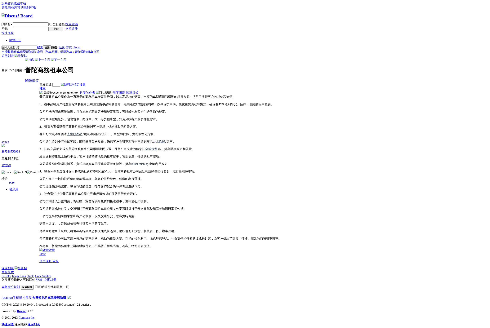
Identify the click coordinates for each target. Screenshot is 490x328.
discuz (76, 47)
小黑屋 (27, 297)
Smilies (46, 276)
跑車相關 (51, 51)
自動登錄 (58, 24)
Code (38, 276)
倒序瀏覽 (119, 92)
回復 (42, 254)
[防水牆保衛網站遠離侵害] (69, 297)
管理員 (6, 165)
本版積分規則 (11, 287)
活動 (62, 47)
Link (23, 276)
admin (5, 142)
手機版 (17, 297)
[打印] (29, 59)
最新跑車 (66, 51)
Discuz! (21, 311)
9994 (17, 151)
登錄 (39, 279)
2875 (11, 151)
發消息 (13, 189)
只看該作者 (87, 92)
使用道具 (45, 261)
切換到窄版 (28, 7)
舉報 (55, 261)
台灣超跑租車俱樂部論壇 (18, 51)
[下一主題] (58, 59)
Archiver (7, 297)
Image (16, 276)
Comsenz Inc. (27, 317)
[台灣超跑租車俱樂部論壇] (17, 15)
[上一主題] (42, 59)
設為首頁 (8, 3)
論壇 (15, 40)
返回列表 (8, 55)
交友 (69, 47)
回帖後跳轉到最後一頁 (53, 287)
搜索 (40, 47)
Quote (30, 276)
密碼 (5, 28)
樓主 (42, 88)
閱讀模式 (132, 92)
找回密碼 (71, 24)
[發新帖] (21, 55)
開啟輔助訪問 (11, 7)
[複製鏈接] (32, 80)
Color (7, 276)
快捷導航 (8, 33)
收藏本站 (20, 3)
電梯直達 (45, 84)
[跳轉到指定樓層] (73, 84)
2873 (5, 151)
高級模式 (8, 272)
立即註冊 (71, 28)
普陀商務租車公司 (87, 51)
